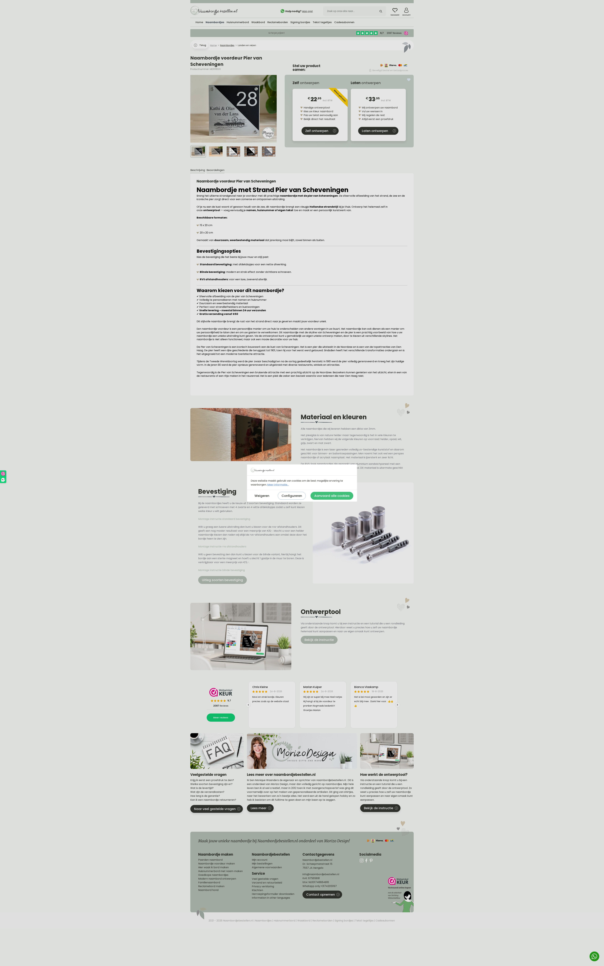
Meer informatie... (278, 484)
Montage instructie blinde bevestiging (221, 570)
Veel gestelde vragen (265, 879)
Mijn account (260, 859)
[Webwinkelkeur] (400, 894)
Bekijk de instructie (319, 640)
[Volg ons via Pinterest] (371, 860)
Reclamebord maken (211, 886)
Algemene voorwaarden (267, 867)
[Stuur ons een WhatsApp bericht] (594, 956)
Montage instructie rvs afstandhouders (222, 546)
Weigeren (261, 496)
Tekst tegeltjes (364, 920)
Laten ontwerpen (375, 131)
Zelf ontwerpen (316, 131)
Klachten (257, 890)
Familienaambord (209, 882)
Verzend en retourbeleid (267, 882)
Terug (202, 45)
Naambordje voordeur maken (216, 863)
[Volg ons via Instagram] (361, 860)
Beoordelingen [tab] (215, 170)
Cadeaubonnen (385, 920)
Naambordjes (263, 920)
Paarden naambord (210, 859)
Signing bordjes (343, 920)
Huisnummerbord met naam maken (220, 871)
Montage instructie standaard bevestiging (224, 519)
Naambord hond (208, 890)
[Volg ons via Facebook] (366, 860)
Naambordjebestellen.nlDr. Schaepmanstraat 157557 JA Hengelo (317, 864)
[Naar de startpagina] (214, 10)
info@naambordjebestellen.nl (320, 874)
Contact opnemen (320, 894)
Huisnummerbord (284, 920)
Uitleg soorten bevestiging (222, 580)
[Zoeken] (381, 11)
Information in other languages (271, 897)
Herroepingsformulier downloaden (273, 894)
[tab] (197, 170)
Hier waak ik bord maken (213, 867)
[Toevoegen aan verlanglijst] (409, 79)
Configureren (292, 496)
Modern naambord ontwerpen (217, 878)
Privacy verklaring (263, 886)
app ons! (307, 11)
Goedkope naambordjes (213, 875)
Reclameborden (322, 920)
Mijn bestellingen (262, 863)
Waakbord (303, 920)
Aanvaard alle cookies (332, 496)
